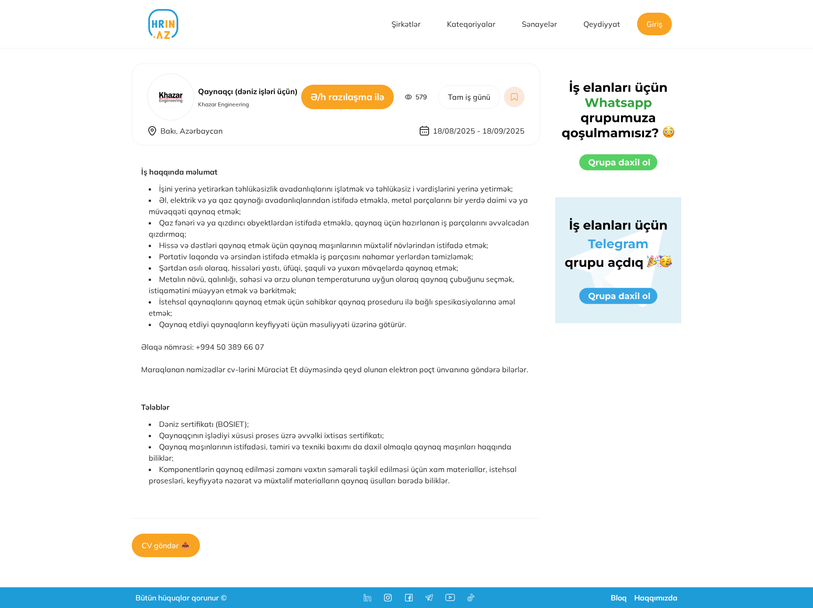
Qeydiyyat (601, 24)
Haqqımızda (656, 597)
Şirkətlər (406, 24)
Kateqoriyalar (471, 24)
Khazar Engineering (223, 104)
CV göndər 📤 (166, 545)
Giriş (654, 24)
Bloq (619, 597)
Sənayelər (539, 24)
